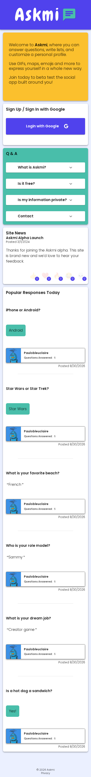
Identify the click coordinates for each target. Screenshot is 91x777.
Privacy (45, 773)
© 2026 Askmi (45, 770)
